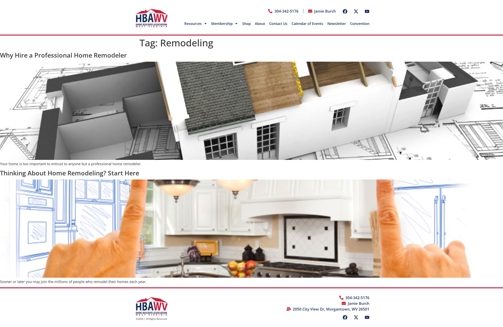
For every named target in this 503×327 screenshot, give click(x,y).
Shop (246, 24)
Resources (193, 24)
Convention (359, 24)
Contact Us (278, 24)
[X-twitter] (356, 11)
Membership (222, 24)
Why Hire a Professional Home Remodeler (63, 55)
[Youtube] (367, 11)
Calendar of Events (307, 24)
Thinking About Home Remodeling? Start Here (69, 173)
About (260, 24)
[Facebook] (345, 11)
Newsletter (336, 24)
